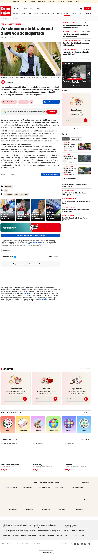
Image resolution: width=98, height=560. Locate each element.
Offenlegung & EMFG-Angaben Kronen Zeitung (45, 526)
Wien (30, 13)
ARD (6, 190)
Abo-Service (6, 535)
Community (32, 1)
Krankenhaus (24, 194)
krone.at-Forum (28, 244)
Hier (44, 244)
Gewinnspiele (41, 1)
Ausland (66, 13)
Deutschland (5, 18)
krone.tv (88, 13)
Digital (74, 13)
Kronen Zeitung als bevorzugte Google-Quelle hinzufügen (31, 112)
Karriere (81, 530)
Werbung (74, 530)
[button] (83, 13)
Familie (16, 194)
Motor (80, 13)
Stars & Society (44, 13)
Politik (36, 13)
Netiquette (36, 242)
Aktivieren (52, 111)
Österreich (23, 13)
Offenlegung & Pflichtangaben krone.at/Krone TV (17, 526)
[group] (7, 210)
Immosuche (61, 1)
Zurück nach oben (46, 552)
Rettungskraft (8, 194)
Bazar (77, 1)
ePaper (24, 1)
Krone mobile (51, 1)
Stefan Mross (8, 186)
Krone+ (15, 13)
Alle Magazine (85, 482)
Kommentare (51, 102)
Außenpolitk (13, 18)
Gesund (59, 13)
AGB (44, 242)
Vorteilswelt (16, 1)
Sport (53, 13)
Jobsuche (69, 1)
